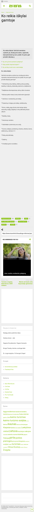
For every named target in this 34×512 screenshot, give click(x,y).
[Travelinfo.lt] (14, 7)
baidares (18, 412)
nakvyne (28, 431)
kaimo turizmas (18, 417)
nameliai (5, 434)
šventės (22, 447)
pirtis (12, 437)
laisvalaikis (18, 427)
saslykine (27, 441)
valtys (22, 444)
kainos (5, 424)
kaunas (12, 424)
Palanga (6, 438)
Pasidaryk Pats (9, 369)
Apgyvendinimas (9, 412)
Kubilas (12, 428)
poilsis (19, 438)
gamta (5, 417)
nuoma (20, 434)
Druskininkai (16, 414)
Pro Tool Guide (9, 395)
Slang (6, 397)
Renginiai (22, 441)
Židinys (25, 447)
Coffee (7, 389)
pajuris (25, 434)
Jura (8, 417)
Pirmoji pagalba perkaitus (14, 257)
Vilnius (10, 447)
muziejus (21, 431)
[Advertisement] (15, 35)
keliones (19, 424)
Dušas (21, 414)
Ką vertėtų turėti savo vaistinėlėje (13, 67)
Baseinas (10, 414)
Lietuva (13, 431)
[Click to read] (17, 252)
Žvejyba (6, 450)
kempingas (24, 424)
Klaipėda (6, 427)
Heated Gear (8, 392)
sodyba (5, 444)
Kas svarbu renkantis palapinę (15, 273)
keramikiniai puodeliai (11, 366)
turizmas (16, 444)
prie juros (15, 441)
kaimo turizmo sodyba (14, 420)
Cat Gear (7, 386)
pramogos (7, 441)
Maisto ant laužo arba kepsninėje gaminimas (25, 282)
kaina (27, 421)
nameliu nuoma (12, 434)
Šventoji (17, 447)
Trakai (10, 444)
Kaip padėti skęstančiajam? (11, 64)
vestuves (25, 444)
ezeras (26, 414)
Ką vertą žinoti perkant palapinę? (13, 61)
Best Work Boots (9, 383)
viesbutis (5, 447)
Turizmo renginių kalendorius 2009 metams (7, 283)
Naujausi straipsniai (9, 328)
